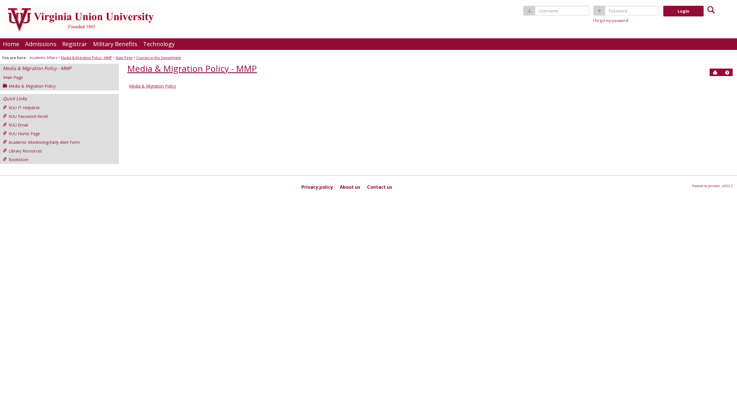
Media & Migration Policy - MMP (86, 57)
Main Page (124, 57)
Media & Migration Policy (32, 86)
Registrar (74, 44)
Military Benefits (115, 44)
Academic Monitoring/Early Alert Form (44, 142)
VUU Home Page (24, 133)
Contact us (379, 187)
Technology (159, 44)
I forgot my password (610, 20)
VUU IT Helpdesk (24, 107)
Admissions (40, 44)
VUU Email (18, 125)
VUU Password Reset (28, 116)
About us (350, 187)
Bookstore (19, 159)
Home (11, 44)
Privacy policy (317, 187)
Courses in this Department (158, 57)
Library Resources (25, 151)
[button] (727, 72)
